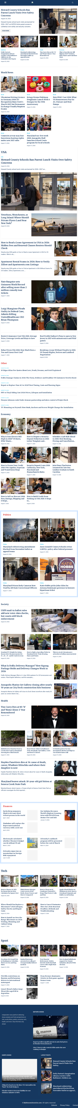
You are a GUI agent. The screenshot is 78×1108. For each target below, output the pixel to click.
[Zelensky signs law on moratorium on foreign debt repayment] (32, 855)
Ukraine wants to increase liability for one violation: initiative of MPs (16, 1091)
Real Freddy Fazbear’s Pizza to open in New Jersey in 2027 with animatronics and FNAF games (58, 338)
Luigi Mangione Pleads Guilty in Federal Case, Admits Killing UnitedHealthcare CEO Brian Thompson (13, 314)
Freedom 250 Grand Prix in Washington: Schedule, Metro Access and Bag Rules (9, 962)
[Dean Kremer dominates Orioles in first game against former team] (71, 980)
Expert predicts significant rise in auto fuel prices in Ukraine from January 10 (50, 1043)
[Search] (73, 2)
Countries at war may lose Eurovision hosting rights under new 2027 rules (12, 138)
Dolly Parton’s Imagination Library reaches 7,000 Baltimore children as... (64, 1076)
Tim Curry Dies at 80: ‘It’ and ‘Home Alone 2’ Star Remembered (48, 53)
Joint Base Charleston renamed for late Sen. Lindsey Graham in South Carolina (63, 468)
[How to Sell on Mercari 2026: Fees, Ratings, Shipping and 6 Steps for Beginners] (13, 491)
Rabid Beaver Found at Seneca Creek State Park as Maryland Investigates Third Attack (11, 750)
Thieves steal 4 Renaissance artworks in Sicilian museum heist (64, 653)
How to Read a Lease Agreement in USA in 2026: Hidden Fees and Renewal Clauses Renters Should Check (26, 245)
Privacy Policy (65, 1105)
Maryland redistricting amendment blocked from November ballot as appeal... (64, 1088)
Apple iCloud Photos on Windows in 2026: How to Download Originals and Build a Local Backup (67, 892)
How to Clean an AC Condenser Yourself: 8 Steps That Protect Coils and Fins (48, 892)
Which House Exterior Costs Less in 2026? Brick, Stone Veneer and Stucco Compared (28, 892)
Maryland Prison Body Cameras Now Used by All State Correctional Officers (20, 586)
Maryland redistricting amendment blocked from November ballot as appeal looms (29, 54)
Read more (5, 30)
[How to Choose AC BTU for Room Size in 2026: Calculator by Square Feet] (10, 886)
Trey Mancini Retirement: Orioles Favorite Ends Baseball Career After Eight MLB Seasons (48, 962)
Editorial (54, 1105)
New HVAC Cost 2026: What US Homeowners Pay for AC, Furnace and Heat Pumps (64, 100)
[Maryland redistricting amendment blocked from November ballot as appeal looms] (20, 537)
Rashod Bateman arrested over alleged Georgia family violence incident (28, 962)
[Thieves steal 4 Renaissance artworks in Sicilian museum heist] (65, 646)
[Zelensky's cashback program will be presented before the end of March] (70, 843)
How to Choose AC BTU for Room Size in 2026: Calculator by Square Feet (10, 891)
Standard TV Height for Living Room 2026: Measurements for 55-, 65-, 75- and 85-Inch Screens (12, 654)
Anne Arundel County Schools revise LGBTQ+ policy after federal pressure (56, 548)
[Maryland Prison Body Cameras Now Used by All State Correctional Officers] (20, 574)
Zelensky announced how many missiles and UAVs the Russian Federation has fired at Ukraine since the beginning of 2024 (19, 1078)
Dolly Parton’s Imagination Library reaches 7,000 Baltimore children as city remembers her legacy (9, 55)
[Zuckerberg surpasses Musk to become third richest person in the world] (32, 815)
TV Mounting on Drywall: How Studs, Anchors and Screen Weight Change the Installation (37, 407)
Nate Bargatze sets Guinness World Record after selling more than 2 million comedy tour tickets (14, 287)
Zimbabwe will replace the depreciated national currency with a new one (14, 825)
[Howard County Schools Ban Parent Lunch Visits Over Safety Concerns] (58, 21)
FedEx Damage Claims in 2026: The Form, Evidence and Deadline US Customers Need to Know (38, 378)
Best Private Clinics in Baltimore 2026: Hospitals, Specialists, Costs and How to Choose (38, 750)
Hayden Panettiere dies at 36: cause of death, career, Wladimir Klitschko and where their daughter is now (23, 765)
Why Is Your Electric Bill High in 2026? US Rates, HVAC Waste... (11, 439)
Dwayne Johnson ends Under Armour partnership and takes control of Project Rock (34, 400)
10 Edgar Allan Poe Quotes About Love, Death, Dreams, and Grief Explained (31, 370)
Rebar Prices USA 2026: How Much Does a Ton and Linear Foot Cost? (18, 351)
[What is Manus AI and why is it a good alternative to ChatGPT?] (50, 1027)
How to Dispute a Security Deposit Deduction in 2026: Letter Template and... (38, 439)
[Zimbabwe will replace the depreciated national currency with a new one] (32, 827)
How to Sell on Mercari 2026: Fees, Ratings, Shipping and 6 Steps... (13, 498)
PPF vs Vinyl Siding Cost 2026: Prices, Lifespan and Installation (26, 393)
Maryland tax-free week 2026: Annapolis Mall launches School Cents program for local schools (38, 139)
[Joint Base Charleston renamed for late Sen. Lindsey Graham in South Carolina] (65, 461)
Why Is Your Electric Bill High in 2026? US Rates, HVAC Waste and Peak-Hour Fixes (68, 54)
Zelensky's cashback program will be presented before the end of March (51, 841)
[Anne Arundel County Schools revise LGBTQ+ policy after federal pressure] (57, 536)
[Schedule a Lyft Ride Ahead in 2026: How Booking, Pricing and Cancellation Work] (65, 431)
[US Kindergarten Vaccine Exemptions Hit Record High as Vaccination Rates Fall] (65, 743)
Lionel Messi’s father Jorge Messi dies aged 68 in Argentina (12, 991)
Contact (75, 1105)
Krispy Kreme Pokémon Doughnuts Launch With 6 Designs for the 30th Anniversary (38, 100)
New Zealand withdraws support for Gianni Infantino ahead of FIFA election (67, 962)
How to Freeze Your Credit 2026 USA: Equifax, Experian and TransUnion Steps (13, 467)
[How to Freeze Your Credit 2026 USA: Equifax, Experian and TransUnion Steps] (13, 460)
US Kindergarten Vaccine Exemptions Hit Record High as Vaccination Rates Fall (64, 750)
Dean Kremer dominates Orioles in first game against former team (52, 978)
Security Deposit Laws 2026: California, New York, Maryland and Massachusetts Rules (38, 468)
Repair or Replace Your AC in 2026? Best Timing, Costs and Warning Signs (30, 385)
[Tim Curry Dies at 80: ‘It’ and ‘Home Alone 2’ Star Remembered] (54, 717)
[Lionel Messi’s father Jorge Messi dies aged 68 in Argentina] (32, 993)
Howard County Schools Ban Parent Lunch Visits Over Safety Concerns (17, 13)
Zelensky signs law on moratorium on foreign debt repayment (12, 853)
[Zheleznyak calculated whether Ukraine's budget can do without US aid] (32, 843)
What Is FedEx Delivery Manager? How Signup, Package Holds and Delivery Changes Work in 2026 (25, 668)
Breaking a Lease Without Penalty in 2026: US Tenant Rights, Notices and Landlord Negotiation (58, 352)
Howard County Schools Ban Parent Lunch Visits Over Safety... (64, 1063)
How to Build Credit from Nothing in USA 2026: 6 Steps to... (39, 498)
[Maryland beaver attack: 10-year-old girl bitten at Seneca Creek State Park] (65, 787)
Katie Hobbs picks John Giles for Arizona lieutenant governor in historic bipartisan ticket (57, 587)
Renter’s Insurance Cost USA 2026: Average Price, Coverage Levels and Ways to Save (19, 337)
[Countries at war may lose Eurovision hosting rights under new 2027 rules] (13, 129)
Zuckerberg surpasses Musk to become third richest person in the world (14, 813)
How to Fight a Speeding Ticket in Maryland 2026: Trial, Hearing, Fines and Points (38, 654)
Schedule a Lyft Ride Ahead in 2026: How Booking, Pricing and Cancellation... (64, 439)
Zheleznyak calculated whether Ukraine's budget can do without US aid (13, 841)
